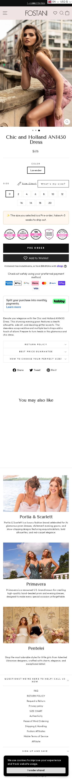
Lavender (36, 170)
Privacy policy (36, 706)
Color (36, 164)
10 (53, 194)
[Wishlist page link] (55, 13)
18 (40, 202)
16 (31, 202)
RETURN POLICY (36, 696)
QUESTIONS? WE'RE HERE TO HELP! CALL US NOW (35, 680)
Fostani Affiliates (36, 731)
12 (62, 194)
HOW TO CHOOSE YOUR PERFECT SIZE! (36, 359)
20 (50, 202)
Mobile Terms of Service (36, 736)
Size (34, 183)
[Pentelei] (36, 625)
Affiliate (36, 741)
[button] (53, 2)
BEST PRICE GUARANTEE (36, 351)
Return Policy (36, 344)
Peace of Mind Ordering (36, 721)
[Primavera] (36, 561)
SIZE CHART (36, 711)
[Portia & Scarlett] (36, 493)
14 (21, 202)
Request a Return (36, 701)
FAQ (36, 690)
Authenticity (36, 716)
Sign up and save (35, 751)
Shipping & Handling (36, 726)
